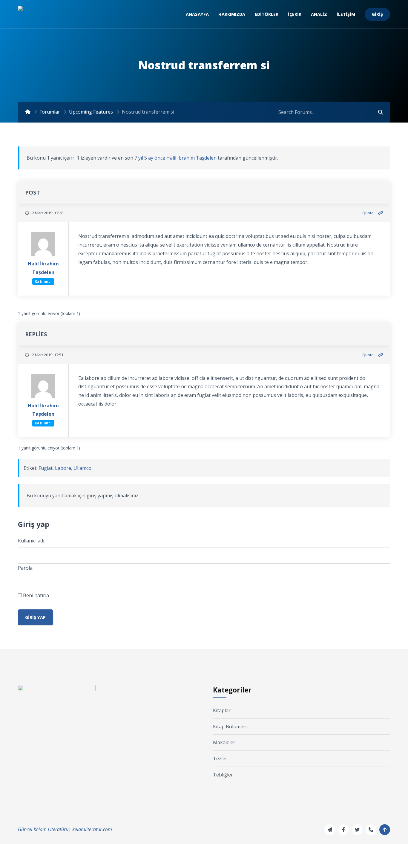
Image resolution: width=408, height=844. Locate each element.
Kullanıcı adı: (31, 540)
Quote (368, 212)
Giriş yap (35, 617)
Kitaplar (222, 710)
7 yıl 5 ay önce (149, 158)
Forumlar (49, 111)
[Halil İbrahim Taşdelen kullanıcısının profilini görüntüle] (43, 245)
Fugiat (46, 468)
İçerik (294, 14)
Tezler (220, 758)
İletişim (346, 14)
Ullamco (82, 468)
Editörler (266, 14)
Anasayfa (197, 14)
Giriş (377, 14)
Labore (63, 468)
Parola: (25, 568)
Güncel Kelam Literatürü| (44, 829)
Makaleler (224, 742)
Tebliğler (223, 774)
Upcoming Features (91, 111)
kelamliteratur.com (92, 829)
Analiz (319, 14)
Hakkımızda (231, 14)
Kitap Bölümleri (230, 726)
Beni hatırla (36, 595)
